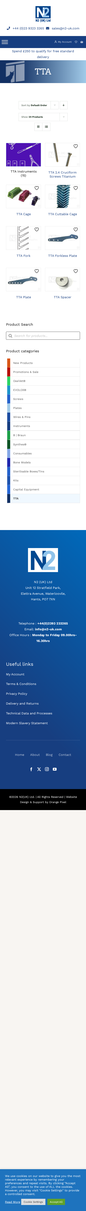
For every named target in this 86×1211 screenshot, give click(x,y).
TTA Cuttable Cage (62, 214)
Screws (18, 399)
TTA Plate (23, 297)
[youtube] (55, 769)
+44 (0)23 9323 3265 (28, 28)
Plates (17, 408)
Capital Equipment (26, 489)
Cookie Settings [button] (33, 1201)
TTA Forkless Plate (62, 256)
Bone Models (22, 462)
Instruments (21, 426)
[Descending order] (64, 105)
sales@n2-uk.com (65, 28)
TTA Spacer (62, 297)
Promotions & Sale (25, 372)
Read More (12, 1202)
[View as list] (46, 127)
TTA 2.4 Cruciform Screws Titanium (62, 175)
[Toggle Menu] (5, 42)
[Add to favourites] (76, 146)
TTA (15, 498)
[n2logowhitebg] (43, 549)
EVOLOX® (19, 390)
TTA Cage (23, 214)
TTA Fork (23, 256)
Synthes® (19, 444)
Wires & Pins (21, 417)
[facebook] (31, 769)
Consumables (22, 453)
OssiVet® (19, 381)
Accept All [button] (56, 1201)
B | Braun (19, 435)
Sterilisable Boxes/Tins (28, 471)
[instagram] (47, 769)
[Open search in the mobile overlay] (43, 336)
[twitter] (39, 769)
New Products (23, 363)
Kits (15, 480)
